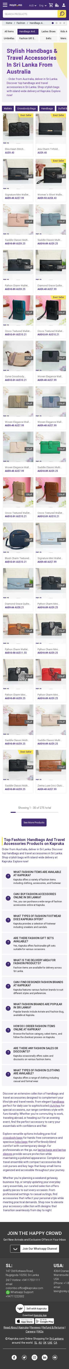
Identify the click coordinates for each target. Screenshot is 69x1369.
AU (40, 1342)
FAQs (40, 1331)
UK (44, 1342)
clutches (54, 1105)
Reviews (35, 1327)
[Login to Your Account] (63, 6)
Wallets (8, 108)
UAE (50, 1342)
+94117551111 (31, 1280)
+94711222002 (15, 1296)
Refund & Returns (53, 1327)
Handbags (47, 108)
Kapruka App (40, 1315)
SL (35, 1342)
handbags (58, 1101)
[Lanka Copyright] (6, 1338)
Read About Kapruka (16, 1327)
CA (55, 1342)
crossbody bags (13, 1137)
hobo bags (21, 1141)
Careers (30, 1331)
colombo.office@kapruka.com (24, 1288)
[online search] (62, 14)
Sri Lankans (56, 1338)
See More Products (34, 822)
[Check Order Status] (57, 6)
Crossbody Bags (26, 108)
